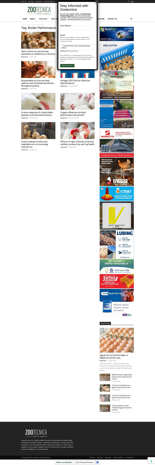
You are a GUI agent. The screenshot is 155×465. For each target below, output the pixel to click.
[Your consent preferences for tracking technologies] (151, 461)
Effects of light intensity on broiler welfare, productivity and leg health (77, 143)
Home (25, 19)
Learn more (75, 59)
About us (23, 1)
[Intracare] (117, 317)
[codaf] (117, 200)
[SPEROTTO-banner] (117, 156)
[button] (131, 19)
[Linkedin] (132, 1)
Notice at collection (64, 462)
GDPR (62, 35)
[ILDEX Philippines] (117, 273)
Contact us (112, 19)
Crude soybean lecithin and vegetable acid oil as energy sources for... (34, 144)
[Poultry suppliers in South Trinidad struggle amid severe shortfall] (105, 408)
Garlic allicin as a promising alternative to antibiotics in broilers (38, 52)
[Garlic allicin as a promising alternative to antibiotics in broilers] (38, 40)
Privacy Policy (130, 457)
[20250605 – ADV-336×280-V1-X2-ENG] (117, 98)
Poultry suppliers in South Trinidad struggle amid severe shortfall (122, 408)
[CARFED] (117, 288)
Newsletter (39, 1)
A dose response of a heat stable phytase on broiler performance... (37, 113)
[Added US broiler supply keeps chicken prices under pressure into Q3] (105, 377)
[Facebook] (128, 1)
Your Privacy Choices (84, 462)
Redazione (24, 57)
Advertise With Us (49, 1)
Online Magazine (97, 19)
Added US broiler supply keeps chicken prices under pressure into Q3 (122, 377)
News (32, 19)
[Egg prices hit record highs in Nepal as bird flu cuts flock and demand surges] (117, 340)
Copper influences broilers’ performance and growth (73, 113)
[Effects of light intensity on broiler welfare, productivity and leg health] (77, 130)
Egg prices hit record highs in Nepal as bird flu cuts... (114, 356)
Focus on (43, 19)
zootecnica (63, 86)
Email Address (65, 26)
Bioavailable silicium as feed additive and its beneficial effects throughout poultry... (37, 83)
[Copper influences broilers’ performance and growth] (77, 101)
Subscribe (31, 1)
